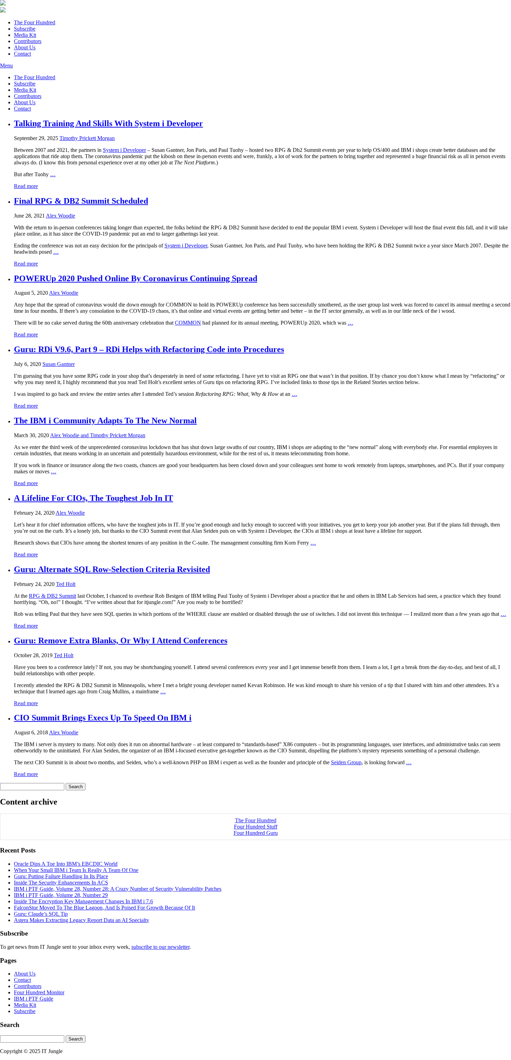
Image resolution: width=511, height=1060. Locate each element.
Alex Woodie (60, 216)
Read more (26, 186)
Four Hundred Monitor (39, 992)
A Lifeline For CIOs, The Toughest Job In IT (93, 498)
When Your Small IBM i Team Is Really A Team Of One (76, 870)
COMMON (188, 323)
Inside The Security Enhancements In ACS (61, 883)
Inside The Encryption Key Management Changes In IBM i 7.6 (83, 901)
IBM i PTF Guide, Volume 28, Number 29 (61, 895)
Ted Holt (65, 584)
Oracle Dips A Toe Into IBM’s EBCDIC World (65, 864)
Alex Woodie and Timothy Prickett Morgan (97, 435)
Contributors (27, 41)
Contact (22, 54)
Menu (6, 65)
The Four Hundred (34, 22)
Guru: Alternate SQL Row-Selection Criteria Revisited (112, 569)
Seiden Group (346, 762)
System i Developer (124, 150)
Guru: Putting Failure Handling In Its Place (61, 876)
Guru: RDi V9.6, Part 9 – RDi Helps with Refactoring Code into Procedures (149, 349)
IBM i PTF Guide (33, 999)
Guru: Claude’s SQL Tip (41, 914)
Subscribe (24, 29)
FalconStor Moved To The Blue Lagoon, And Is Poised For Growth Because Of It (104, 908)
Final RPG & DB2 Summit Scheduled (81, 200)
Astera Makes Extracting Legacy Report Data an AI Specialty (81, 920)
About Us (24, 47)
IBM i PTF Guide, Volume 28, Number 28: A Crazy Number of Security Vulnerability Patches (117, 889)
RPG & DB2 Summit (52, 596)
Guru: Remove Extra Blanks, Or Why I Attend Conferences (120, 640)
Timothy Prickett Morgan (87, 138)
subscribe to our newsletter (160, 947)
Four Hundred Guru (256, 833)
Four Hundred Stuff (255, 827)
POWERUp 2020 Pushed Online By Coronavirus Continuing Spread (135, 278)
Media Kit (25, 35)
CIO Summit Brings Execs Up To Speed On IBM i (103, 717)
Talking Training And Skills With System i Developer (108, 123)
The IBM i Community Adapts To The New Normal (105, 420)
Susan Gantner (58, 364)
